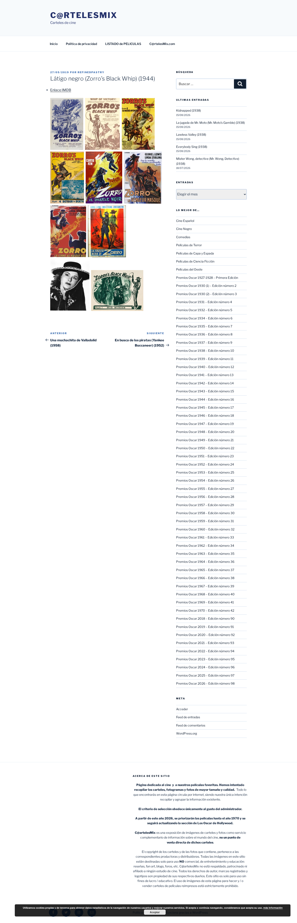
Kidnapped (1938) (188, 110)
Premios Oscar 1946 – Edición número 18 (205, 415)
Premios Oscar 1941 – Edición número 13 (205, 375)
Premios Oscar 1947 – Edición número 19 (205, 424)
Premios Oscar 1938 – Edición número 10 (205, 350)
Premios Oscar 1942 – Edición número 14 (205, 383)
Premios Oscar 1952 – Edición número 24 (205, 464)
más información (273, 907)
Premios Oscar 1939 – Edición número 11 (205, 359)
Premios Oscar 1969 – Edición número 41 (205, 602)
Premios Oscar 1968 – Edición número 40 (205, 594)
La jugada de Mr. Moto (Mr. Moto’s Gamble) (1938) (210, 122)
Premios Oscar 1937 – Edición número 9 (204, 342)
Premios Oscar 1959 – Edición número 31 (205, 521)
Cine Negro (184, 229)
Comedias (183, 237)
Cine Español (185, 221)
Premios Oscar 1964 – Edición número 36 (205, 561)
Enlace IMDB (60, 90)
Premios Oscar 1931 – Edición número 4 (204, 302)
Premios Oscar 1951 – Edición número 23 (205, 456)
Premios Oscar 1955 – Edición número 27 (205, 488)
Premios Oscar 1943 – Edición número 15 (205, 391)
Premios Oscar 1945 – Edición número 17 (205, 407)
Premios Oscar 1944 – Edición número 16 (205, 399)
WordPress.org (186, 733)
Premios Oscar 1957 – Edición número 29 (205, 505)
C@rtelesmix (83, 15)
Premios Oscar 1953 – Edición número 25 (205, 472)
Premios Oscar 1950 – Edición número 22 (205, 448)
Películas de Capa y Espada (195, 253)
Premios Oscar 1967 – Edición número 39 (205, 586)
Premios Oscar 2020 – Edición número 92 (205, 635)
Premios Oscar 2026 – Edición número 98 (205, 683)
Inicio (54, 44)
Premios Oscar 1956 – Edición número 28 (205, 497)
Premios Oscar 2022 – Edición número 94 (205, 651)
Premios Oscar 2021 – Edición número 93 (205, 643)
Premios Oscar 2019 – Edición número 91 (205, 627)
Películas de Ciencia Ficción (195, 261)
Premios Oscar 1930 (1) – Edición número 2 (206, 285)
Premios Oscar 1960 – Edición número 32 (205, 529)
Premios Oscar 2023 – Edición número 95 (205, 659)
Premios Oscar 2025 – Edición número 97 (205, 675)
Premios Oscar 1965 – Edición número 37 (205, 570)
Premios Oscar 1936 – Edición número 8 (204, 334)
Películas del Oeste (189, 269)
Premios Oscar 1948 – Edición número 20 (205, 432)
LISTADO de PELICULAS (123, 44)
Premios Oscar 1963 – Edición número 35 (205, 553)
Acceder (182, 709)
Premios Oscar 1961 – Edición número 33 (205, 537)
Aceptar (155, 912)
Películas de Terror (189, 245)
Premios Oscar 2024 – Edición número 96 (205, 667)
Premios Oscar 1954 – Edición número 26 (205, 480)
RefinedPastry (91, 72)
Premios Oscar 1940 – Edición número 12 (205, 367)
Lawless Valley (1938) (191, 134)
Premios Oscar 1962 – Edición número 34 (205, 545)
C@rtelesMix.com (162, 44)
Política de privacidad (81, 44)
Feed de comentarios (190, 725)
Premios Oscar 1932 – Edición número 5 (204, 310)
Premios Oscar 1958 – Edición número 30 (205, 513)
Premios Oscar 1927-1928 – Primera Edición (207, 277)
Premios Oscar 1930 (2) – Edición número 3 (206, 294)
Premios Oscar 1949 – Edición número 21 (205, 440)
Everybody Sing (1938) (191, 147)
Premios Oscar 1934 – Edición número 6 (204, 318)
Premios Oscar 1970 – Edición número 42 (205, 610)
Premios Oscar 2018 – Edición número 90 (205, 618)
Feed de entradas (188, 717)
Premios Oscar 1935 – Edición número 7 (204, 326)
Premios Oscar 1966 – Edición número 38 (205, 578)
